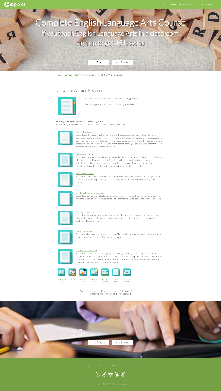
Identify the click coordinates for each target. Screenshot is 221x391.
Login (209, 4)
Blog (87, 365)
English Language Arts (68, 74)
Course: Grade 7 (88, 74)
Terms (100, 365)
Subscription (186, 4)
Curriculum (169, 4)
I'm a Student (122, 62)
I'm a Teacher (98, 62)
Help (200, 4)
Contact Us (131, 365)
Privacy (114, 365)
